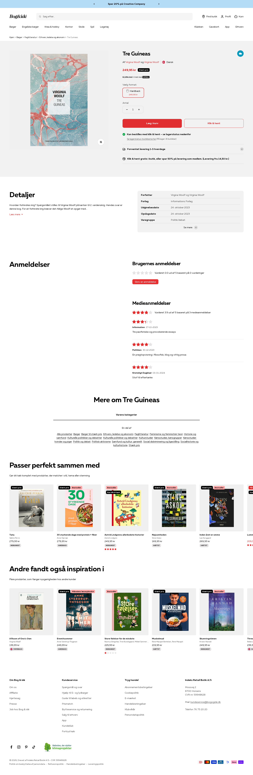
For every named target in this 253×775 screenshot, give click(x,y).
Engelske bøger (30, 26)
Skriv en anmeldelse (145, 281)
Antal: (126, 102)
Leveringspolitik (96, 764)
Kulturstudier (146, 437)
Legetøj (104, 26)
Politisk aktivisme (101, 441)
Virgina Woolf (133, 62)
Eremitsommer (64, 638)
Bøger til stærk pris (91, 434)
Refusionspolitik (56, 764)
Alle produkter (64, 434)
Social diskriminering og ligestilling (161, 441)
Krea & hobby (52, 26)
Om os (13, 687)
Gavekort (214, 26)
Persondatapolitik (134, 714)
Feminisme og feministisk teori (166, 434)
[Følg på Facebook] (11, 747)
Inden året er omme (210, 534)
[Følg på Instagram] (19, 747)
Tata (11, 534)
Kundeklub (67, 725)
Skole (81, 26)
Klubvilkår (130, 709)
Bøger (12, 26)
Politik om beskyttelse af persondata (27, 764)
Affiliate (13, 692)
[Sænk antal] (127, 109)
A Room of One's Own (20, 638)
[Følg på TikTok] (34, 747)
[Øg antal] (139, 109)
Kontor (69, 26)
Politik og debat (82, 441)
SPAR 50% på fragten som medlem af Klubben (126, 3)
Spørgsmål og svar (72, 687)
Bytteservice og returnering (77, 709)
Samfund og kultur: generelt (127, 441)
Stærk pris (134, 445)
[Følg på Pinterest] (26, 747)
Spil (92, 26)
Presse (13, 703)
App (227, 26)
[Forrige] (94, 4)
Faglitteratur (31, 37)
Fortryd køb (68, 731)
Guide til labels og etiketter (76, 698)
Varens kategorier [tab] (126, 414)
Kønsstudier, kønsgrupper (168, 437)
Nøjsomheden (159, 534)
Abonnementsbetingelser (138, 687)
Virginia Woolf (151, 62)
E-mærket (130, 698)
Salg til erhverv (70, 714)
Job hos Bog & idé (19, 709)
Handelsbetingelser (135, 703)
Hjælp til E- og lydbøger (75, 692)
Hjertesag (14, 698)
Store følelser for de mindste (119, 638)
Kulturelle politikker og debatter (84, 437)
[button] (110, 549)
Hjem (11, 37)
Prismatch (67, 703)
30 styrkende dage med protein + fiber (77, 534)
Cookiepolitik (132, 692)
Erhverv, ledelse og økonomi (52, 37)
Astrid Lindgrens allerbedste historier (124, 534)
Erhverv (239, 26)
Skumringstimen (208, 638)
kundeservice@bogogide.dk (205, 701)
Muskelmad (158, 638)
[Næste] (158, 4)
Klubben (198, 26)
